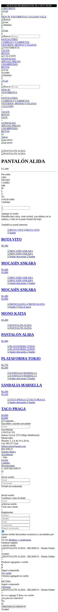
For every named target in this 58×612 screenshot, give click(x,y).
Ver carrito (6, 573)
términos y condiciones (20, 540)
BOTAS (5, 53)
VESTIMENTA (19, 16)
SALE (43, 16)
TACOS (5, 50)
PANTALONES (9, 39)
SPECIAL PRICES (10, 61)
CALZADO (33, 16)
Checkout (6, 587)
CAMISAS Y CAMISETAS (15, 42)
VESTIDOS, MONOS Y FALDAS (18, 45)
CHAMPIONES (9, 64)
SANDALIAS (8, 58)
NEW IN (6, 16)
